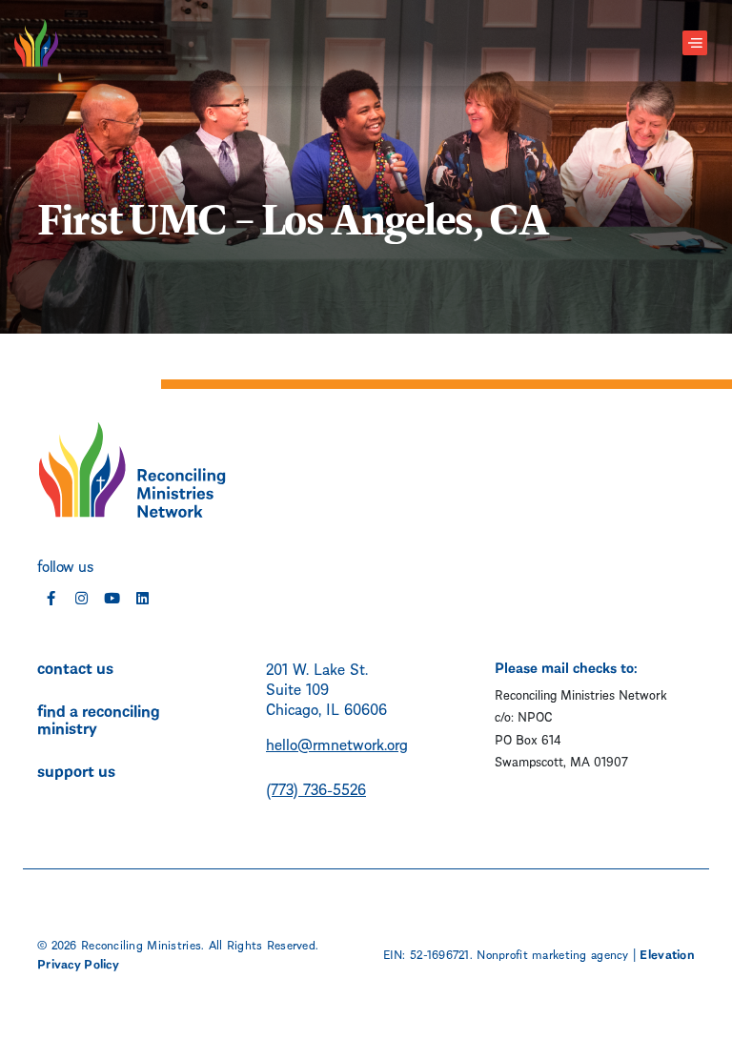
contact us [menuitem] (75, 666)
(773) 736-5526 (316, 788)
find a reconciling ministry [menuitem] (98, 718)
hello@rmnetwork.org (337, 743)
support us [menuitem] (76, 769)
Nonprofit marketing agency (552, 953)
